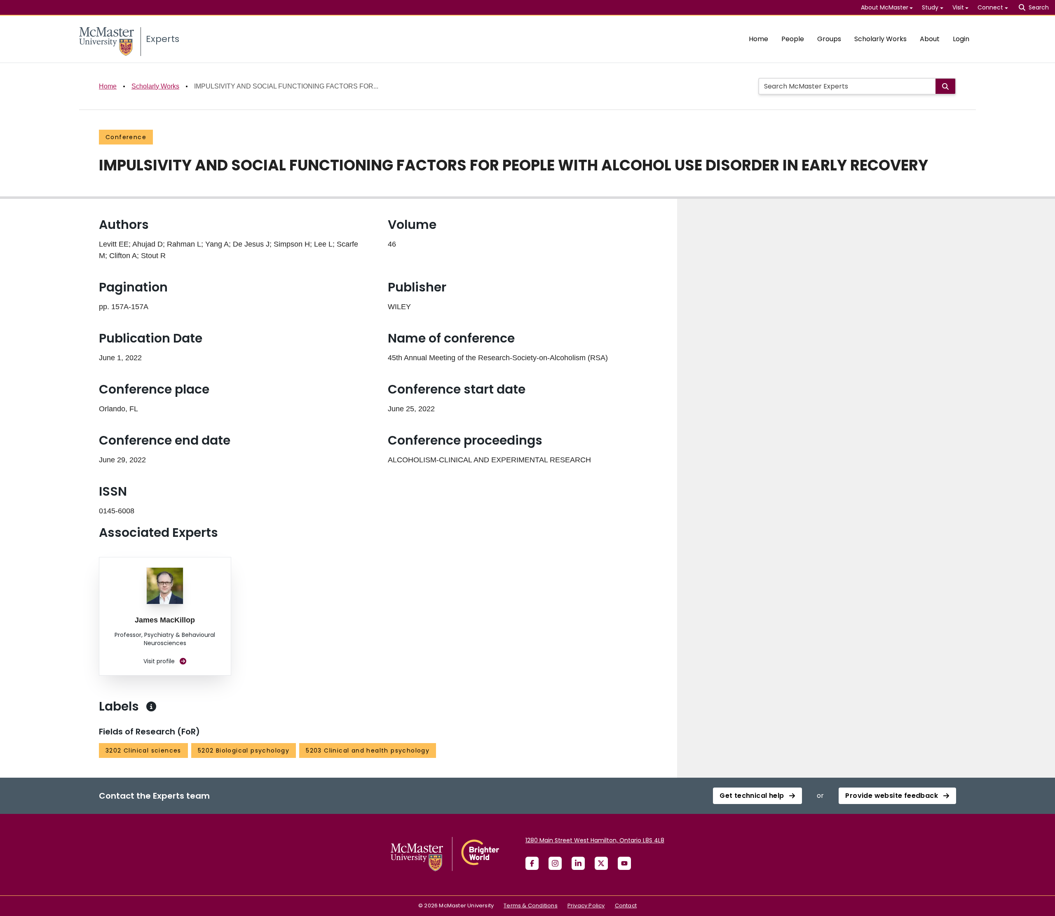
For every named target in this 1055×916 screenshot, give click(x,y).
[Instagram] (555, 863)
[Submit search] (945, 86)
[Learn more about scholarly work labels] (151, 706)
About (930, 39)
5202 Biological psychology (243, 750)
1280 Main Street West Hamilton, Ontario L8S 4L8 (594, 840)
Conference (126, 137)
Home (758, 39)
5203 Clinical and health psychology (367, 750)
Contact (626, 905)
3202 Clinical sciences (143, 750)
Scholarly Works (880, 39)
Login (961, 39)
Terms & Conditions (531, 905)
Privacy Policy (586, 905)
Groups (829, 39)
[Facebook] (532, 863)
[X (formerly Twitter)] (601, 863)
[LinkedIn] (578, 863)
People (792, 39)
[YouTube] (624, 863)
